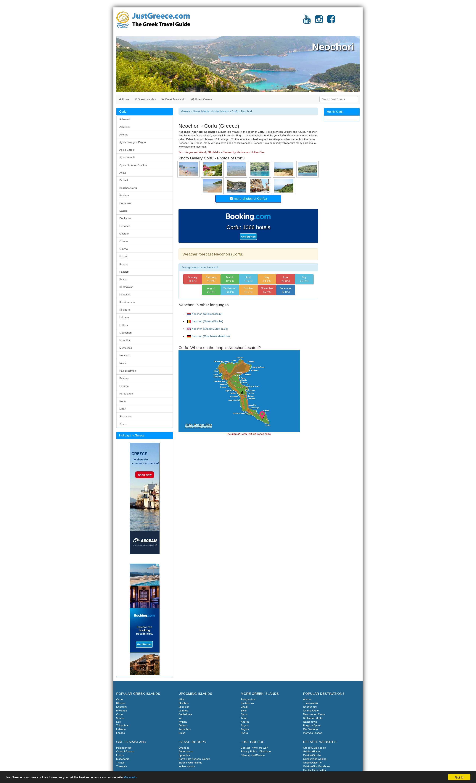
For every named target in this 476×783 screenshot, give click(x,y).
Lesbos (120, 732)
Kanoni (123, 264)
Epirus (120, 755)
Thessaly (121, 766)
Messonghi (125, 332)
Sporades (184, 755)
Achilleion (125, 126)
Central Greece (125, 751)
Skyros (245, 725)
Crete (119, 699)
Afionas (123, 134)
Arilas (122, 172)
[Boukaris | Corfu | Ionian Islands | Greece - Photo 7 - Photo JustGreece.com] (307, 168)
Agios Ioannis (127, 157)
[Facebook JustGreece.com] (331, 21)
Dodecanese (185, 751)
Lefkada (121, 729)
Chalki (244, 706)
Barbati (123, 180)
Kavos (123, 279)
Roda (122, 401)
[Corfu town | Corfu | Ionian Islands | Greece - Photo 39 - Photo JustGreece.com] (260, 185)
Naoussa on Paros (314, 714)
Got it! (459, 777)
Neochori (124, 355)
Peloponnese (124, 747)
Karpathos (184, 729)
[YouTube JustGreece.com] (307, 21)
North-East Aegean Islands (194, 758)
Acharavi (124, 119)
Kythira (182, 721)
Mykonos (121, 710)
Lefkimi (123, 324)
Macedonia (122, 758)
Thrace (120, 762)
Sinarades (125, 416)
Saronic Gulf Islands (190, 762)
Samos (120, 717)
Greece (185, 111)
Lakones (124, 317)
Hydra (244, 732)
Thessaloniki (310, 703)
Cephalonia (185, 714)
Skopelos (183, 706)
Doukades (125, 218)
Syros (244, 714)
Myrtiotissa (125, 347)
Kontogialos (126, 286)
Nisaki (122, 363)
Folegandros (248, 699)
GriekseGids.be (312, 755)
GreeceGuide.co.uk (314, 747)
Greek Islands (145, 99)
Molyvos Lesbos (312, 732)
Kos (118, 721)
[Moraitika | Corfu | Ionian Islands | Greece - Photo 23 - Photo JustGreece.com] (188, 168)
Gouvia (123, 248)
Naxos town (310, 721)
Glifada (123, 241)
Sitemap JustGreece (253, 755)
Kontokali (124, 294)
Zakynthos (122, 725)
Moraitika (124, 340)
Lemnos (183, 710)
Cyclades (183, 747)
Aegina (245, 729)
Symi (244, 710)
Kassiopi (124, 271)
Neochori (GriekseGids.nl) (207, 313)
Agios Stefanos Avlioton (133, 165)
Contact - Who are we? (254, 747)
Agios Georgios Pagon (132, 142)
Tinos (244, 717)
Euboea (183, 725)
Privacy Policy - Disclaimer (256, 751)
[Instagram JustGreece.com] (319, 21)
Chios (181, 732)
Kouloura (124, 309)
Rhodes (120, 703)
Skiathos (183, 703)
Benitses (124, 195)
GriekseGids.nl (311, 751)
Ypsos (122, 424)
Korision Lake (127, 302)
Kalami (123, 256)
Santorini (121, 706)
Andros (245, 721)
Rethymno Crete (312, 717)
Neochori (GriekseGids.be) (207, 321)
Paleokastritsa (127, 370)
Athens (307, 699)
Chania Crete (311, 710)
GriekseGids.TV (312, 762)
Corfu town (125, 203)
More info (129, 777)
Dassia (123, 210)
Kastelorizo (247, 703)
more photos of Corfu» (250, 198)
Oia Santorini (310, 729)
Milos (181, 699)
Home (125, 99)
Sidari (122, 408)
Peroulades (126, 393)
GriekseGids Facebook (316, 766)
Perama (124, 385)
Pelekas (124, 378)
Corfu (235, 111)
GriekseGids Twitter (314, 770)
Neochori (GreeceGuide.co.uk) (210, 328)
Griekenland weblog (315, 758)
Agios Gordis (126, 149)
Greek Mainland (174, 99)
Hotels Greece (203, 99)
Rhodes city (310, 706)
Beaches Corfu (128, 187)
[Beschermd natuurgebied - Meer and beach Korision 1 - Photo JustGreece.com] (284, 168)
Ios (180, 717)
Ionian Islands (220, 111)
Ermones (124, 225)
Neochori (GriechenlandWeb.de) (211, 336)
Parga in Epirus (312, 725)
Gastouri (124, 233)
